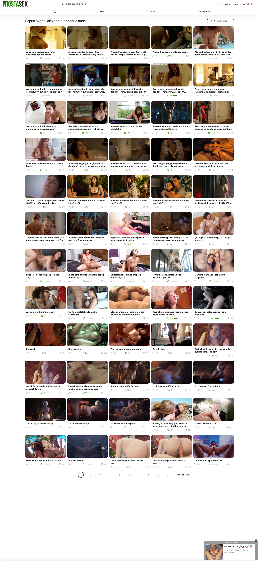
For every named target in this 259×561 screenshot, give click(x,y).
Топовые (150, 11)
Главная (54, 11)
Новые (101, 11)
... (168, 474)
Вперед (180, 474)
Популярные (204, 11)
